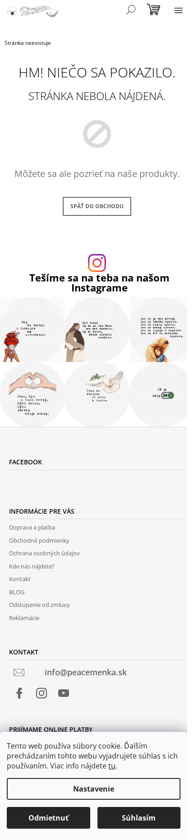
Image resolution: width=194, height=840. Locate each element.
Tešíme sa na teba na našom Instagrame (99, 282)
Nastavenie (93, 789)
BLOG (16, 592)
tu (111, 766)
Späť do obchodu (97, 206)
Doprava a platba (32, 527)
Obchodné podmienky (39, 540)
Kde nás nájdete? (32, 566)
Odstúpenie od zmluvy (39, 605)
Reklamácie (24, 618)
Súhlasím (139, 818)
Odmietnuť (48, 818)
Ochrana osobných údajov (44, 553)
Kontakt (20, 579)
